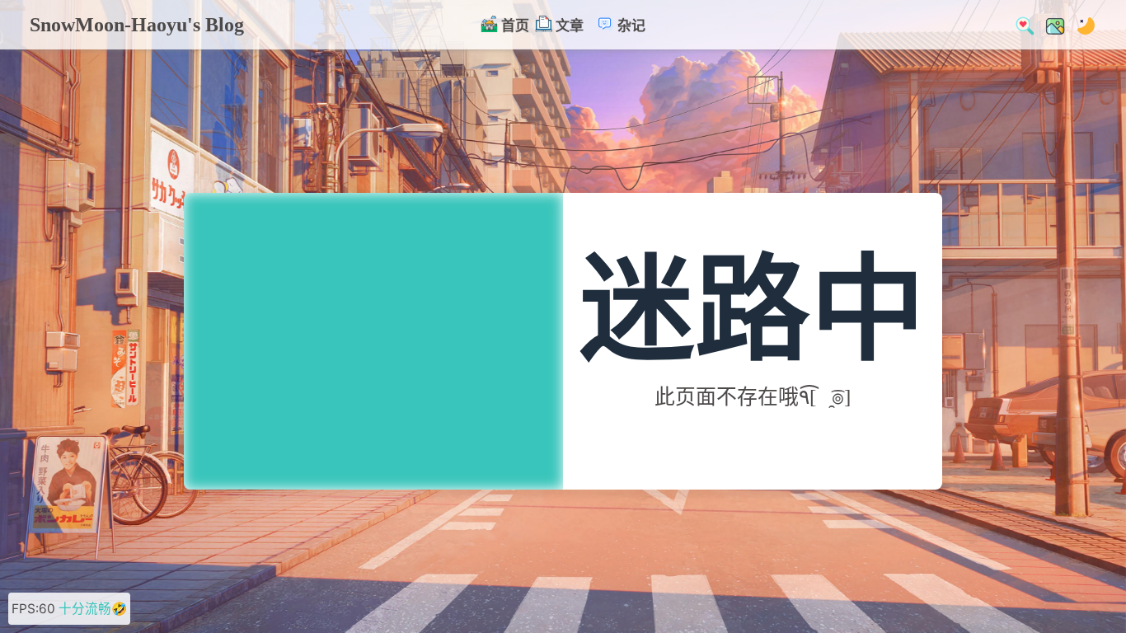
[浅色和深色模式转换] (1081, 24)
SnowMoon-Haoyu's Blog (137, 24)
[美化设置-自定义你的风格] (1050, 24)
